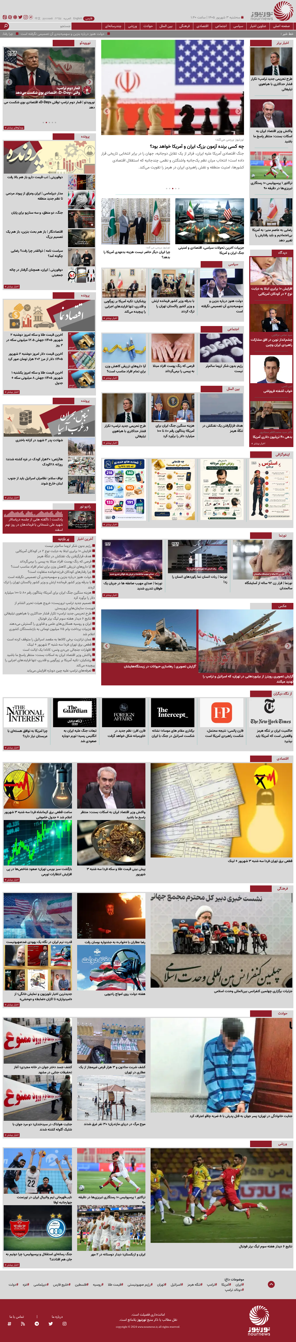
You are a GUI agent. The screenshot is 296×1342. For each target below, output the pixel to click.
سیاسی (238, 26)
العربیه (67, 18)
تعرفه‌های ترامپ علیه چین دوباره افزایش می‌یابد (59, 670)
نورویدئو (85, 43)
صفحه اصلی (281, 26)
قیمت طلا (114, 1284)
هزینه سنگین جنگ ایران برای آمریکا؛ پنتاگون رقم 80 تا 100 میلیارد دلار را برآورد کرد (50, 595)
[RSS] (23, 1324)
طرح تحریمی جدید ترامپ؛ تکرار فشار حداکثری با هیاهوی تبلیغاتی (48, 613)
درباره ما (57, 1316)
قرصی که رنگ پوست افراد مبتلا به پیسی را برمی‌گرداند (56, 561)
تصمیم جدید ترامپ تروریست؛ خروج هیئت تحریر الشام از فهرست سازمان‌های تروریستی (55, 605)
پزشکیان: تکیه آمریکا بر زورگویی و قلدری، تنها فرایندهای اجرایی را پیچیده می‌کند (50, 662)
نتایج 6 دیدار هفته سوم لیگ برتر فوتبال (65, 619)
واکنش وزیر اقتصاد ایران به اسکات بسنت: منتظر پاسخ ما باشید (49, 655)
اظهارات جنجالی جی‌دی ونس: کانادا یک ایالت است (57, 650)
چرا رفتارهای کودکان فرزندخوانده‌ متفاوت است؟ (43, 34)
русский (48, 18)
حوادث (148, 26)
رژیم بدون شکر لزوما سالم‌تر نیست (68, 546)
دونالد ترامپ (233, 1290)
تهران (160, 1284)
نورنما (282, 535)
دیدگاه (282, 253)
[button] (106, 111)
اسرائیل (176, 1284)
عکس (282, 606)
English (77, 18)
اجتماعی (221, 26)
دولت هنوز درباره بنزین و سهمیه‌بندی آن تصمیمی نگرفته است (124, 34)
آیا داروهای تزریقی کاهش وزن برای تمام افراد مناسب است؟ (51, 567)
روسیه (97, 1284)
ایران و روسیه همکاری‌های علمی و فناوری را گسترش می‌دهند (50, 624)
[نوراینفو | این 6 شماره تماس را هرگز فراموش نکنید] (124, 490)
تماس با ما (17, 1316)
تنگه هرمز (193, 1284)
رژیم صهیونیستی (139, 1284)
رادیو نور (85, 506)
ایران (239, 1284)
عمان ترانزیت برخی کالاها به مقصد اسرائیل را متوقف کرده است (49, 639)
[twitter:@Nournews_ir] (51, 1324)
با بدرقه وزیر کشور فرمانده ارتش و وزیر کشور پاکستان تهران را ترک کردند (49, 585)
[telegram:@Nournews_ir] (37, 1324)
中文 (38, 18)
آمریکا (225, 1284)
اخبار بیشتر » (258, 444)
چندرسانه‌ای (113, 26)
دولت (12, 1284)
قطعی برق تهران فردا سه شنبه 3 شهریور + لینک (59, 645)
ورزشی (132, 26)
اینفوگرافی (283, 454)
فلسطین (80, 1284)
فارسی (88, 18)
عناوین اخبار (258, 26)
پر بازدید (63, 539)
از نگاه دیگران (282, 694)
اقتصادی (202, 26)
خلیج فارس (60, 1284)
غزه (25, 1284)
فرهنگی (184, 26)
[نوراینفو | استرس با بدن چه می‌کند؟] (270, 489)
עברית (58, 18)
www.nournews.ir (147, 1326)
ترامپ (211, 1284)
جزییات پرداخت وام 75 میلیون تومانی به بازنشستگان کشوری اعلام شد (52, 631)
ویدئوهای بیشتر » (14, 128)
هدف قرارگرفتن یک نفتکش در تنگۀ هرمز (64, 556)
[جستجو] (6, 26)
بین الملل (165, 26)
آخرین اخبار (85, 539)
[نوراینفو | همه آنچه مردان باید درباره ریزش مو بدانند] (222, 489)
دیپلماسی (40, 1284)
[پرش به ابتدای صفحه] (271, 1285)
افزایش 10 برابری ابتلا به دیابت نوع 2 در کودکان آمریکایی (54, 551)
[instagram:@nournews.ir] (65, 1324)
